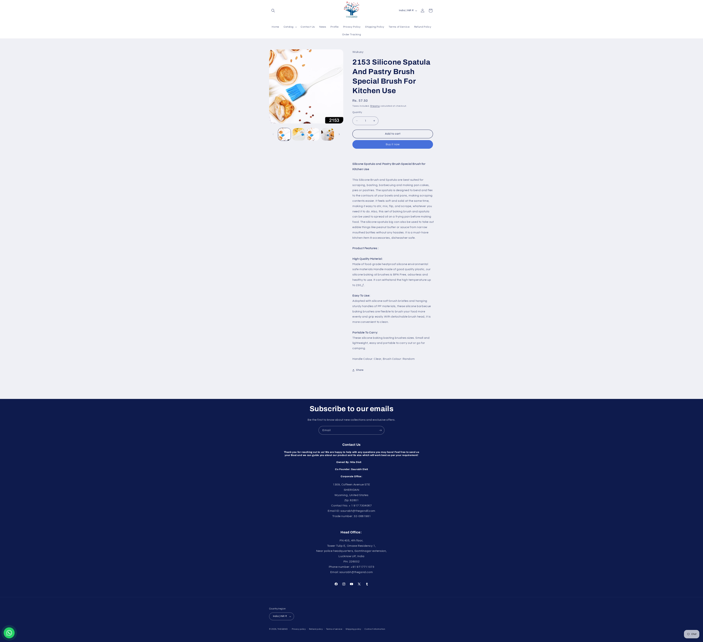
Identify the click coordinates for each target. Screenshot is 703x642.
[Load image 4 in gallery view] (327, 134)
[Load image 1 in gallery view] (284, 134)
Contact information (374, 629)
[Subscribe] (380, 430)
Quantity (357, 112)
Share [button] (360, 370)
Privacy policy (299, 629)
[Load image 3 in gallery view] (313, 134)
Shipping (375, 106)
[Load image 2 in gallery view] (299, 134)
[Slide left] (273, 134)
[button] (273, 11)
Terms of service (334, 629)
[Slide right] (339, 134)
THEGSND (282, 629)
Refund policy (316, 629)
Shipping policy (353, 629)
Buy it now (393, 144)
